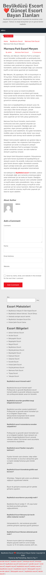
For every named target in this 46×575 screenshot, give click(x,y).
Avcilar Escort (13, 335)
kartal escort (23, 564)
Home (6, 41)
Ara (8, 297)
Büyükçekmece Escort (16, 350)
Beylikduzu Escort (16, 41)
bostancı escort (16, 561)
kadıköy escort (35, 566)
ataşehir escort (10, 566)
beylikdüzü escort (11, 564)
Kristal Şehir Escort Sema (17, 322)
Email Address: (9, 256)
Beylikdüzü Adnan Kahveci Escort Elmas (23, 313)
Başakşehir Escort (15, 341)
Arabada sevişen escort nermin (19, 316)
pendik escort (34, 564)
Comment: (7, 225)
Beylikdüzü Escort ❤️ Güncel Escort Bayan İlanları (23, 10)
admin (10, 52)
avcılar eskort (4, 571)
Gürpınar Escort (14, 359)
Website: (7, 266)
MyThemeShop (21, 558)
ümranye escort (28, 561)
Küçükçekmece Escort (16, 367)
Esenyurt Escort (14, 356)
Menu (3, 30)
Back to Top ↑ (32, 558)
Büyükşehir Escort (15, 353)
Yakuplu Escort (14, 376)
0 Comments (36, 52)
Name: (6, 246)
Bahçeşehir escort (34, 569)
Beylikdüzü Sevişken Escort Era (19, 319)
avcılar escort (4, 561)
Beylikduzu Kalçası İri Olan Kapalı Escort (22, 311)
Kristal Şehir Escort (15, 364)
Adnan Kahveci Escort (16, 333)
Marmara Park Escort (32, 41)
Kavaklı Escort (13, 362)
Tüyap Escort (13, 373)
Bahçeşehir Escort (15, 338)
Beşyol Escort (13, 344)
